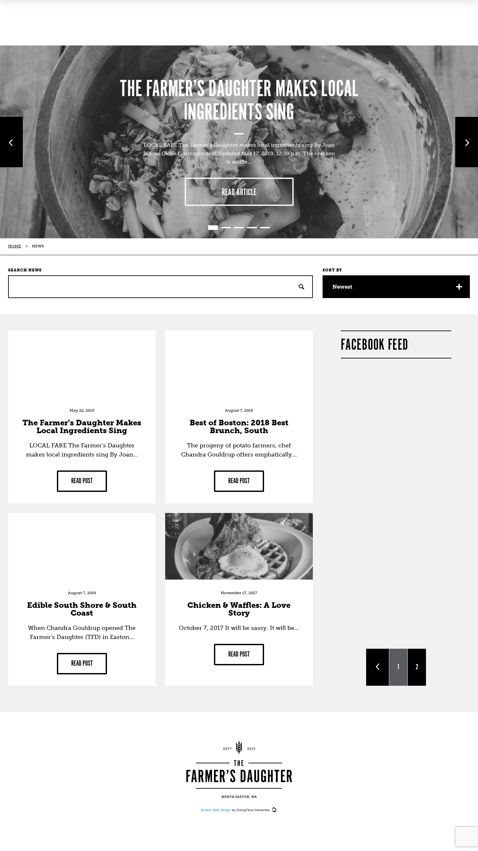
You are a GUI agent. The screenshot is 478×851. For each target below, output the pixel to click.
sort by (332, 270)
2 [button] (226, 227)
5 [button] (265, 227)
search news (25, 270)
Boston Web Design (216, 810)
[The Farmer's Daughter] (239, 769)
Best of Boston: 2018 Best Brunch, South (239, 426)
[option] (239, 141)
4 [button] (252, 227)
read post (82, 481)
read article (239, 192)
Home (14, 246)
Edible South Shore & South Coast (82, 609)
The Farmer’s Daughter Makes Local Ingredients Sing (239, 101)
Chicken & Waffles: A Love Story (238, 609)
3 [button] (239, 227)
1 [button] (213, 227)
